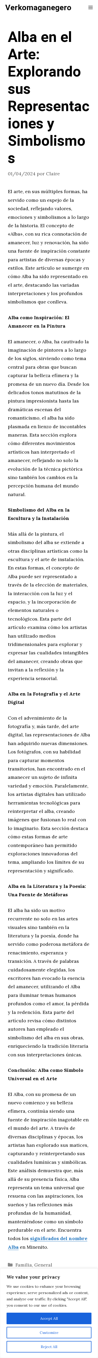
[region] (49, 1313)
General (43, 1265)
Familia (23, 1265)
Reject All (49, 1346)
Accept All (49, 1318)
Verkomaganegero (38, 8)
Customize (49, 1332)
